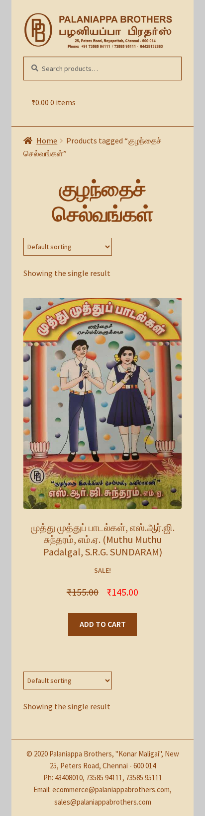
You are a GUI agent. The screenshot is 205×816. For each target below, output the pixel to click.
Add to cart (103, 624)
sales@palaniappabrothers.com (102, 802)
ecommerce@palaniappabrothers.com (111, 789)
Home (46, 140)
